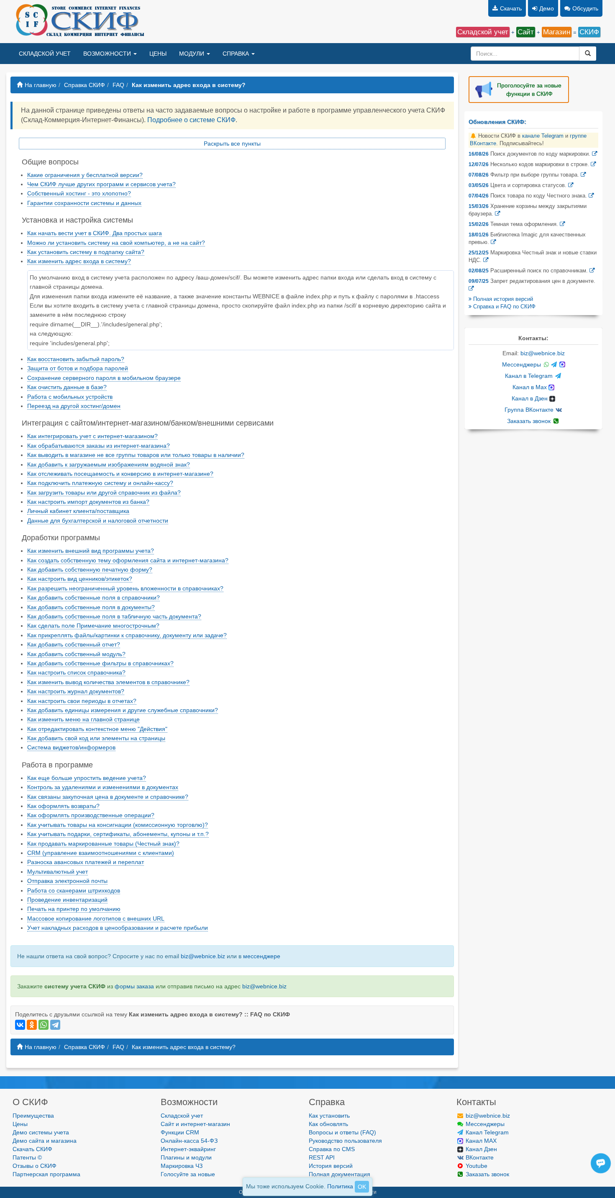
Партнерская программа (46, 1174)
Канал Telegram (486, 1132)
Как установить (329, 1115)
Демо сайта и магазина (45, 1140)
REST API (322, 1157)
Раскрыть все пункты (232, 143)
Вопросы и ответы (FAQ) (342, 1132)
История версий (331, 1165)
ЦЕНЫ (158, 53)
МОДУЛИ (192, 53)
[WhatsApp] (43, 1025)
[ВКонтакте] (20, 1025)
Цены (20, 1124)
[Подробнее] (594, 154)
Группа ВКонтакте (530, 409)
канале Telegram (543, 136)
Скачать (511, 8)
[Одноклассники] (32, 1025)
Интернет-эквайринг (188, 1149)
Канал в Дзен (530, 398)
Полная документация (339, 1174)
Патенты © (27, 1157)
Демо (546, 8)
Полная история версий (502, 299)
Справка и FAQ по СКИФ (504, 307)
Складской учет (182, 1115)
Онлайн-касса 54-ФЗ (189, 1140)
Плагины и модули (186, 1157)
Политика (340, 1186)
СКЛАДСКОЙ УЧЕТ (45, 53)
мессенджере (261, 956)
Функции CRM (180, 1132)
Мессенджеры (522, 364)
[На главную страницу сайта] (79, 21)
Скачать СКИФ (32, 1149)
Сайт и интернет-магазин (195, 1124)
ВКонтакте (479, 1157)
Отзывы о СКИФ (34, 1165)
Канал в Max (530, 387)
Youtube (475, 1165)
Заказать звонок (529, 421)
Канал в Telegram (529, 375)
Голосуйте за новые (188, 1174)
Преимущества (33, 1115)
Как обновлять (328, 1124)
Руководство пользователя (345, 1140)
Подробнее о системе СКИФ (191, 119)
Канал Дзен (480, 1149)
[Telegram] (55, 1025)
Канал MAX (480, 1140)
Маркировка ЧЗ (181, 1165)
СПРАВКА (237, 53)
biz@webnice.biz (203, 956)
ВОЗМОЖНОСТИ (108, 53)
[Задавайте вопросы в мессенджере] (602, 1172)
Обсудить (585, 8)
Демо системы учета (41, 1132)
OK (362, 1186)
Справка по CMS (332, 1149)
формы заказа (134, 986)
